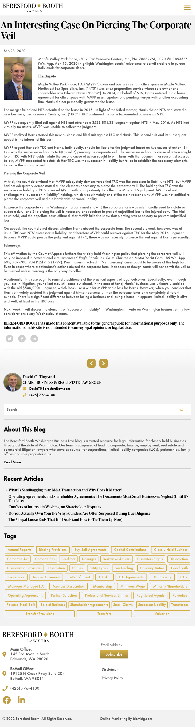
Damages (89, 558)
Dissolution (56, 567)
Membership (102, 586)
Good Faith (179, 567)
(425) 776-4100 (41, 394)
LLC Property (161, 576)
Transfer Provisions (40, 613)
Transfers (104, 613)
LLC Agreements (131, 576)
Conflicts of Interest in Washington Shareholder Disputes (55, 507)
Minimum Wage (132, 586)
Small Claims (123, 604)
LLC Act (104, 576)
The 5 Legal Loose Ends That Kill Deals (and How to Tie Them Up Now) (65, 519)
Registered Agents (150, 595)
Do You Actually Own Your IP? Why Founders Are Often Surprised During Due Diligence (80, 513)
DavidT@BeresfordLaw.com (49, 388)
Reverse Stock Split (20, 604)
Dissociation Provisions (24, 567)
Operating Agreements (25, 595)
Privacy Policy (112, 677)
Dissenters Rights (150, 558)
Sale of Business (53, 604)
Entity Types (98, 567)
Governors (16, 576)
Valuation (162, 613)
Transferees (180, 604)
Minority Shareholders (170, 586)
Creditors (68, 558)
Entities (77, 567)
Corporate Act (18, 558)
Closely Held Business (170, 549)
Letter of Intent (79, 576)
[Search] (181, 409)
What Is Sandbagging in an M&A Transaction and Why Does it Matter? (65, 490)
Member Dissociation (69, 586)
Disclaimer (110, 669)
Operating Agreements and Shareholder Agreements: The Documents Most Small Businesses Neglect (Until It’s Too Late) (99, 498)
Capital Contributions (130, 549)
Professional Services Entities (107, 595)
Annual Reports (19, 549)
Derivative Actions (117, 558)
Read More (12, 462)
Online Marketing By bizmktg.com (126, 718)
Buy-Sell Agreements (90, 549)
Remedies (179, 595)
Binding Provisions (53, 549)
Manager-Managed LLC (26, 586)
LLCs (183, 576)
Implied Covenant (46, 576)
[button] (187, 7)
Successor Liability (152, 604)
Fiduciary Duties (152, 567)
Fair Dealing (123, 567)
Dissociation (179, 558)
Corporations (45, 558)
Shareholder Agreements (89, 604)
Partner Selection (64, 595)
